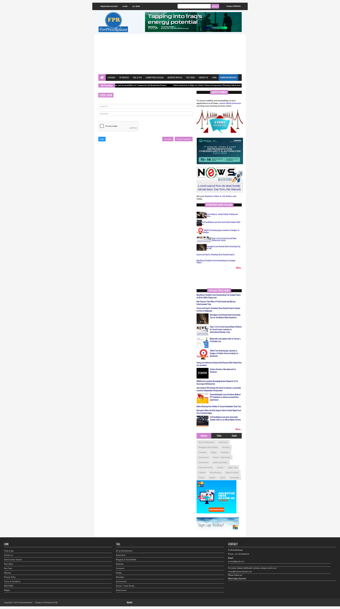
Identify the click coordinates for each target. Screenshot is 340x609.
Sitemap (7, 572)
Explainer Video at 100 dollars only (220, 196)
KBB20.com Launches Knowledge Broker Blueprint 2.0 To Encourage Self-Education (217, 382)
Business (226, 447)
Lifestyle (202, 472)
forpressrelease (25, 602)
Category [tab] (203, 435)
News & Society (232, 472)
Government (203, 462)
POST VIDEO (190, 77)
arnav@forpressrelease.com (240, 571)
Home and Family (205, 467)
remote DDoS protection (230, 103)
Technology (234, 477)
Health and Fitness (220, 462)
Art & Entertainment (206, 442)
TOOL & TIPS (137, 77)
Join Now (168, 139)
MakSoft (129, 602)
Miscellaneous (215, 472)
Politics (202, 477)
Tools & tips (9, 550)
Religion (212, 477)
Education (225, 452)
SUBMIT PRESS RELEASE (155, 77)
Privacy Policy (10, 577)
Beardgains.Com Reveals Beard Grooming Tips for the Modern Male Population (225, 316)
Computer (202, 452)
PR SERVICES (124, 77)
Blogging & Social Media (208, 447)
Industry (220, 467)
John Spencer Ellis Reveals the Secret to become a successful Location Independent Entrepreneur (219, 389)
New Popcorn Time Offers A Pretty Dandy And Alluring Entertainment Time (216, 302)
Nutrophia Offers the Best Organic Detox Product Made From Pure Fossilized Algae (219, 411)
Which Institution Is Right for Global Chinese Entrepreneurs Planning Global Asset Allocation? (191, 85)
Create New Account (109, 6)
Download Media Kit (228, 77)
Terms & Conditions (12, 581)
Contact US (203, 77)
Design (213, 452)
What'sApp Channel (237, 578)
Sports (222, 477)
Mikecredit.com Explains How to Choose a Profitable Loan (225, 340)
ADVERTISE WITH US (174, 77)
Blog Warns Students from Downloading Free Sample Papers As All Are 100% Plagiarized (219, 296)
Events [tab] (234, 435)
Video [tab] (219, 435)
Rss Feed (8, 568)
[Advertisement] (170, 54)
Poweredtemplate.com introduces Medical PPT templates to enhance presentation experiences (225, 397)
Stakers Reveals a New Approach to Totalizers (223, 370)
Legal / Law (232, 467)
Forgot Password (184, 139)
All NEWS (136, 6)
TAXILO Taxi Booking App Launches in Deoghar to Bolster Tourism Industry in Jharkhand (224, 353)
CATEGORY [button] (111, 77)
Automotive (223, 442)
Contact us (8, 555)
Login (214, 77)
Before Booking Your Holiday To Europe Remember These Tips (219, 406)
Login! (125, 6)
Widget (7, 590)
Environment (204, 457)
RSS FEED (8, 585)
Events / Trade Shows (221, 457)
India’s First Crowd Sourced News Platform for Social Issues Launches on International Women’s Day (226, 329)
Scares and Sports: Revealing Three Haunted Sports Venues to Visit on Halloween (218, 309)
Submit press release (13, 559)
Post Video (8, 564)
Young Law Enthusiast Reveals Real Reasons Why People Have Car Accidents (219, 364)
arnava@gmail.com (236, 561)
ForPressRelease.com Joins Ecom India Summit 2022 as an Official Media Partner (225, 418)
